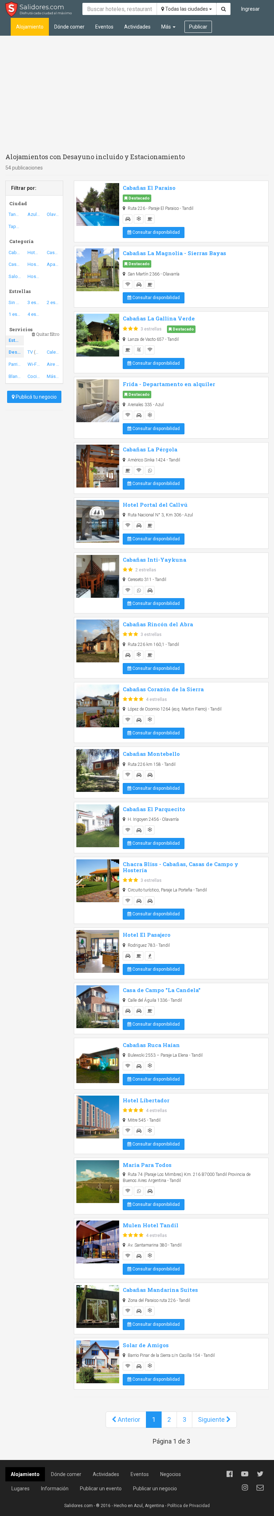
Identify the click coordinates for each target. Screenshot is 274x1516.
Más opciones (54, 376)
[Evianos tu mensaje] (260, 1487)
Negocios (170, 1474)
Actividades (137, 27)
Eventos (104, 27)
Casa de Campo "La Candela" (162, 990)
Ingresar (250, 9)
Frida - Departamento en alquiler (169, 384)
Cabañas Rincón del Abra (158, 624)
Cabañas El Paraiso (149, 187)
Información (54, 1488)
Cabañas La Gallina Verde (159, 318)
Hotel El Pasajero (147, 934)
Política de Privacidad (188, 1505)
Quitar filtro (47, 334)
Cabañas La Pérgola (150, 449)
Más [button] (166, 27)
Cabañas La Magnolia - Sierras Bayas (174, 253)
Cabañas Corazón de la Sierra (163, 689)
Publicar (198, 27)
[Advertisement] (137, 93)
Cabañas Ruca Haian (151, 1044)
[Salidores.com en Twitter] (260, 1474)
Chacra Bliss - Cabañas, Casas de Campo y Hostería (180, 867)
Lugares (20, 1488)
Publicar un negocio (155, 1488)
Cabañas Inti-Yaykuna (154, 559)
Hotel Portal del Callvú (155, 504)
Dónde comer (69, 27)
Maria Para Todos (147, 1164)
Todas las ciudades (186, 9)
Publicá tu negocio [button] (36, 397)
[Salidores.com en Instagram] (245, 1487)
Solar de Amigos (146, 1345)
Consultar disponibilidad (155, 232)
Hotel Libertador (146, 1100)
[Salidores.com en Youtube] (245, 1474)
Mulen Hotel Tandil (150, 1225)
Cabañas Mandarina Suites (160, 1289)
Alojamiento (30, 27)
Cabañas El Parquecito (154, 809)
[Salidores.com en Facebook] (229, 1474)
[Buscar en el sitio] (223, 9)
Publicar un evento (101, 1488)
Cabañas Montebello (151, 753)
